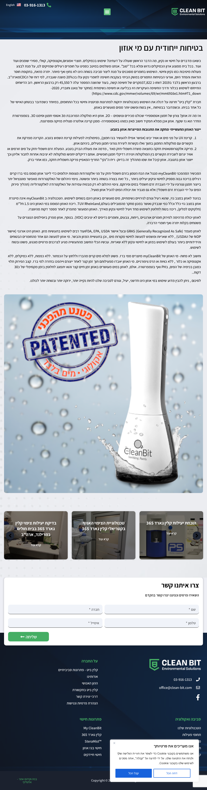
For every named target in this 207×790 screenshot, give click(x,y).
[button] (107, 11)
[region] (154, 761)
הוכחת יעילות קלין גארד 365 (171, 523)
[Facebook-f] (198, 697)
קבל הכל (134, 773)
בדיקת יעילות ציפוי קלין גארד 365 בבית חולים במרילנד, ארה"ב (35, 528)
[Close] (114, 743)
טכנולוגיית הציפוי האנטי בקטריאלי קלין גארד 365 (103, 526)
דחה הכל (172, 773)
